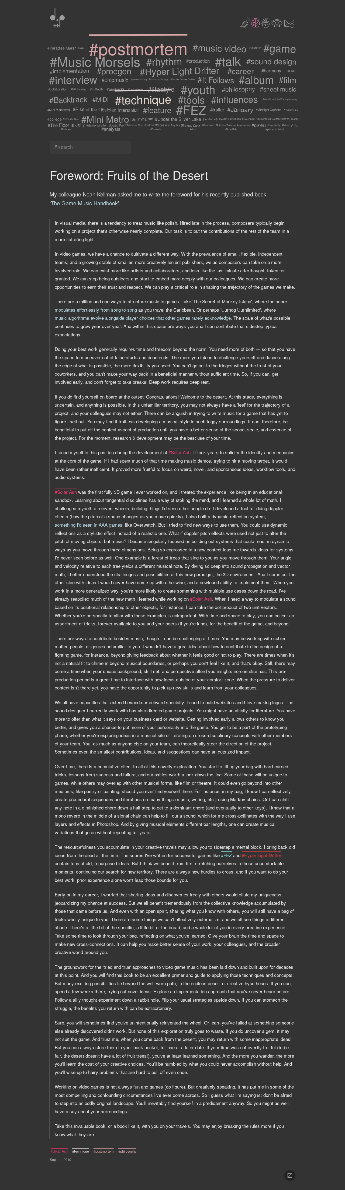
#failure (285, 125)
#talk (228, 61)
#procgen (114, 71)
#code (81, 48)
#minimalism (142, 119)
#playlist (259, 125)
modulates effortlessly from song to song (96, 309)
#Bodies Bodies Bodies (182, 79)
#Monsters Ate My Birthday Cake (177, 125)
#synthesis (235, 119)
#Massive (224, 119)
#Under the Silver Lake (178, 119)
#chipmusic (114, 79)
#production (198, 61)
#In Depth (96, 89)
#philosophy (238, 89)
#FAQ (291, 70)
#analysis (110, 129)
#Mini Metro (105, 119)
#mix (294, 125)
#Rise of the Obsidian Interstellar (106, 109)
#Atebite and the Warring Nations (280, 99)
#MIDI (100, 99)
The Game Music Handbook (84, 203)
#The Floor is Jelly (66, 125)
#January (240, 110)
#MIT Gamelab (78, 89)
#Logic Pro (116, 125)
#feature (157, 109)
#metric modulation (158, 79)
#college (54, 119)
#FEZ (191, 109)
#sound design (271, 61)
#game (279, 48)
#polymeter (135, 89)
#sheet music (278, 89)
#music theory (291, 109)
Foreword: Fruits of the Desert (129, 174)
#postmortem (138, 48)
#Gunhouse (208, 125)
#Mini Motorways (59, 109)
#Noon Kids (231, 129)
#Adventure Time (134, 125)
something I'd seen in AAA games (88, 524)
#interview (73, 79)
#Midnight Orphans (268, 109)
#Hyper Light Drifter (179, 71)
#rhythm (164, 61)
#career (240, 70)
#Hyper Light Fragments (254, 119)
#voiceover (255, 48)
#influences (234, 99)
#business (115, 89)
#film (287, 79)
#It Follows (216, 79)
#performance (274, 129)
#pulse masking (139, 79)
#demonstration (97, 125)
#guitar (294, 119)
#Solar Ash (66, 129)
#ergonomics (243, 125)
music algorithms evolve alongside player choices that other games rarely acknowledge (143, 317)
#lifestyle (161, 89)
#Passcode (155, 129)
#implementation (69, 70)
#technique (143, 99)
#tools (191, 99)
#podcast (149, 125)
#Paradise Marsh (61, 48)
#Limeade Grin (71, 119)
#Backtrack (68, 99)
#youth (198, 89)
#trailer (217, 110)
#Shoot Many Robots (278, 119)
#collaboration (57, 89)
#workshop (210, 119)
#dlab (193, 129)
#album (256, 79)
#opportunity (273, 125)
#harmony (271, 71)
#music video (220, 48)
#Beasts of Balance (225, 125)
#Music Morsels (95, 61)
